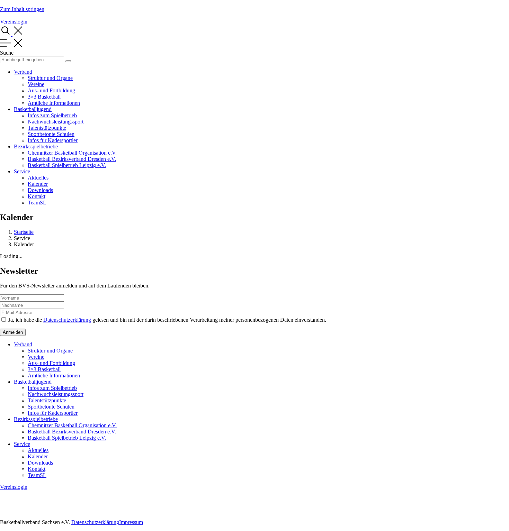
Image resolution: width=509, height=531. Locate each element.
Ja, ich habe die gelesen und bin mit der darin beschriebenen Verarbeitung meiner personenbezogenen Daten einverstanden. (167, 320)
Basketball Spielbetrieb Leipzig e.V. (67, 165)
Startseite (24, 232)
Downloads (40, 190)
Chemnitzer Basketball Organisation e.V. (72, 153)
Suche (7, 53)
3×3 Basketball (44, 97)
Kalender (38, 184)
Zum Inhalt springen (22, 9)
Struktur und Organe (50, 78)
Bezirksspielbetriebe (36, 146)
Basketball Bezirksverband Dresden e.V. (72, 159)
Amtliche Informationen (54, 103)
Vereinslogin (13, 22)
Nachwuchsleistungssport (55, 122)
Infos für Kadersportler (53, 140)
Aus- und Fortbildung (51, 90)
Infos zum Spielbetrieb (52, 115)
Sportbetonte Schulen (51, 134)
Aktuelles (38, 178)
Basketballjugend (33, 109)
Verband (23, 72)
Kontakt (36, 196)
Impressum (131, 522)
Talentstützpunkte (47, 128)
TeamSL (37, 202)
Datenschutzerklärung (67, 320)
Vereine (36, 84)
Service (22, 171)
